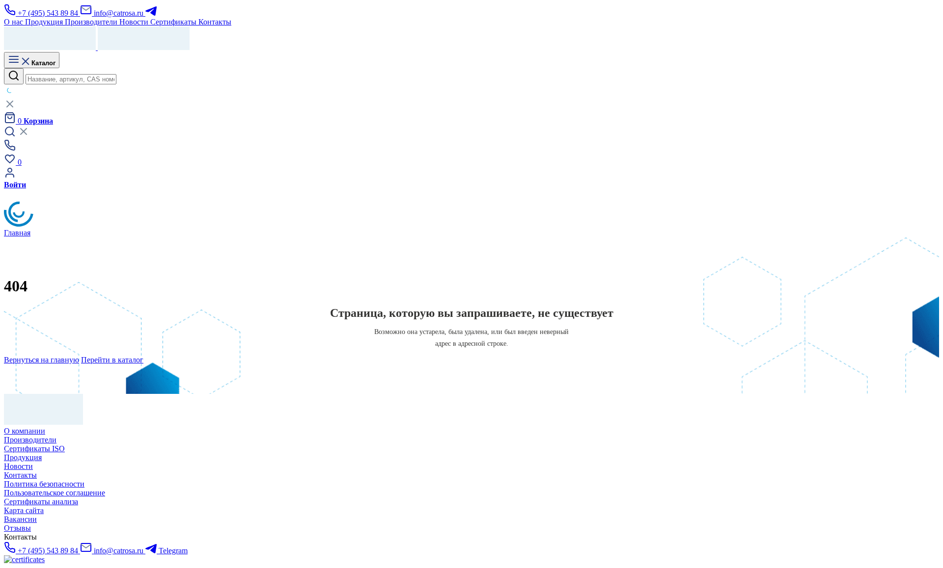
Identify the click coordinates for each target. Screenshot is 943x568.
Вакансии (20, 519)
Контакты (20, 475)
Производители (30, 440)
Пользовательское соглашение (54, 493)
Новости (18, 466)
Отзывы (17, 528)
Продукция (23, 457)
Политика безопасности (44, 484)
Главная (17, 233)
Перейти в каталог (112, 360)
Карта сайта (24, 510)
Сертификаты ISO (34, 448)
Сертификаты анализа (41, 501)
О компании (24, 431)
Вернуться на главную (41, 360)
